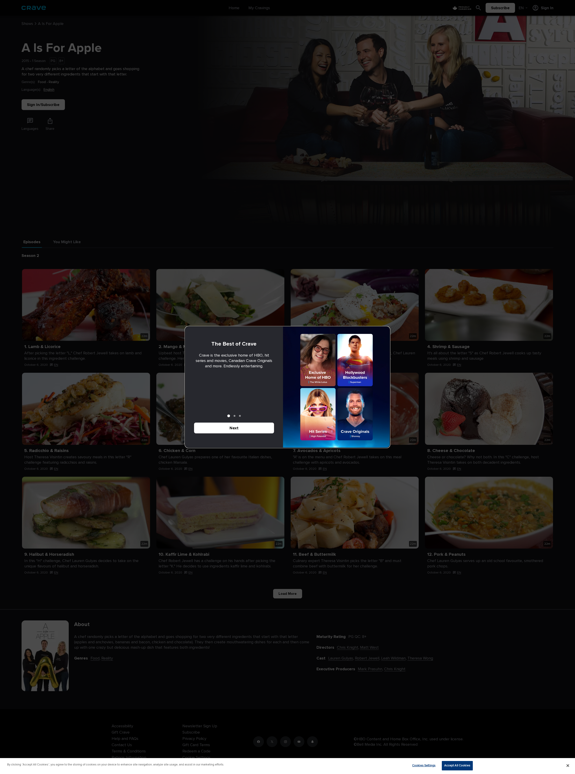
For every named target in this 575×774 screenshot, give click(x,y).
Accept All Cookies (457, 765)
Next (234, 428)
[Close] (568, 765)
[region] (287, 766)
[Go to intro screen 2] (234, 416)
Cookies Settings (424, 765)
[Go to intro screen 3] (240, 416)
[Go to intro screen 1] (228, 416)
